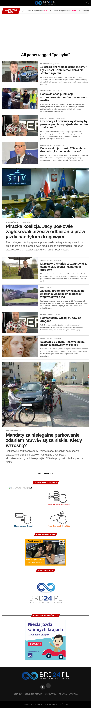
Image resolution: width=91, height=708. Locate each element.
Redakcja (18, 694)
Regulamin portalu (34, 694)
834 (26, 11)
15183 (54, 11)
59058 (85, 11)
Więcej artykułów (45, 473)
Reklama (63, 694)
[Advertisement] (45, 32)
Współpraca (50, 694)
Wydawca (73, 694)
